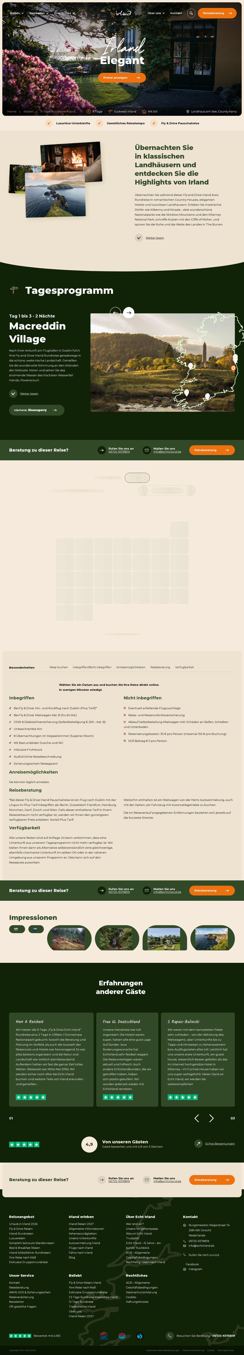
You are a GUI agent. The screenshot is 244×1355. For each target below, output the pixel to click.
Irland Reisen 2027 (81, 1224)
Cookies (131, 1297)
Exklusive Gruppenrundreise (28, 1262)
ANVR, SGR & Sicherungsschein (30, 1292)
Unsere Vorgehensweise (142, 1228)
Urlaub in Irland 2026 (23, 1224)
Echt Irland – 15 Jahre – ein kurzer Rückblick (143, 1245)
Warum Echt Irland (139, 1233)
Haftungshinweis (137, 1301)
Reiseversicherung (21, 1297)
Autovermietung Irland (84, 1243)
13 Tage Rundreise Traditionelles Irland (82, 1304)
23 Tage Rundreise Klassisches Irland (93, 1297)
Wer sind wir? (135, 1224)
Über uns (75, 1311)
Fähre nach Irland (81, 1252)
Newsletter (16, 1301)
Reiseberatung (19, 1287)
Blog (72, 1257)
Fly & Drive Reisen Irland (85, 1282)
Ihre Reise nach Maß (22, 1257)
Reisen (28, 111)
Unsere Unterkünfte (82, 1238)
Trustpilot (132, 1238)
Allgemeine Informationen (86, 1228)
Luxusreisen (17, 1238)
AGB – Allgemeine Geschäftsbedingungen (142, 1255)
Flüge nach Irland (81, 1247)
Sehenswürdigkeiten (83, 1233)
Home (11, 111)
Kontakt (14, 1282)
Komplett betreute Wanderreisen (31, 1243)
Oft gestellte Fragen (22, 1306)
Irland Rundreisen (21, 1233)
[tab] (58, 668)
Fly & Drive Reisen (21, 1228)
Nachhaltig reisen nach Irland (145, 1262)
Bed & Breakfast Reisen (24, 1247)
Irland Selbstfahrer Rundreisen (30, 1252)
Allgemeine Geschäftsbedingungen (163, 1350)
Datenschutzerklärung (141, 1292)
